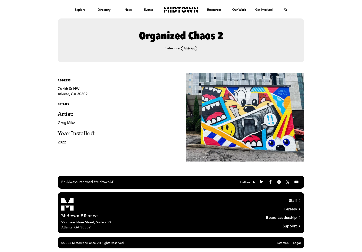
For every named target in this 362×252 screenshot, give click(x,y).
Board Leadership (281, 217)
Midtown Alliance (84, 243)
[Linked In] (261, 182)
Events (148, 9)
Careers (290, 209)
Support (290, 226)
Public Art (189, 48)
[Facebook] (270, 182)
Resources (214, 9)
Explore (80, 9)
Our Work (239, 9)
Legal (297, 243)
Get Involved (264, 9)
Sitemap (283, 243)
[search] (285, 10)
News (128, 9)
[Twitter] (287, 182)
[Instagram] (279, 182)
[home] (181, 9)
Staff (293, 200)
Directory (104, 9)
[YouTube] (296, 182)
